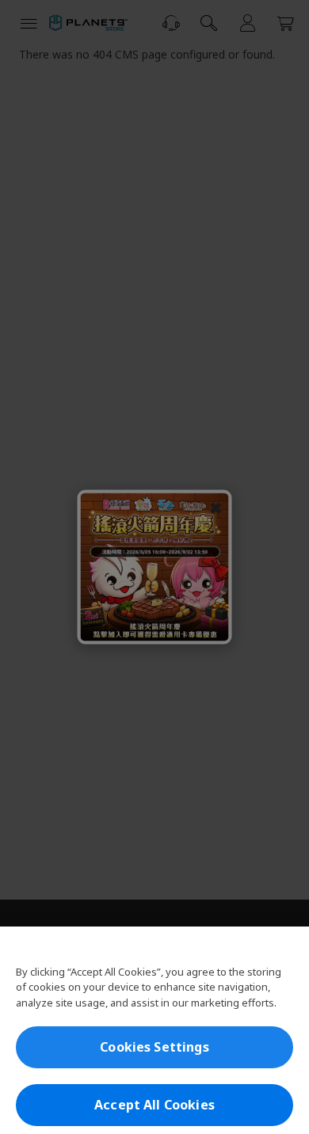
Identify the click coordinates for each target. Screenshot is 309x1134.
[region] (154, 1030)
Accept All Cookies (154, 1104)
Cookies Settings (154, 1047)
